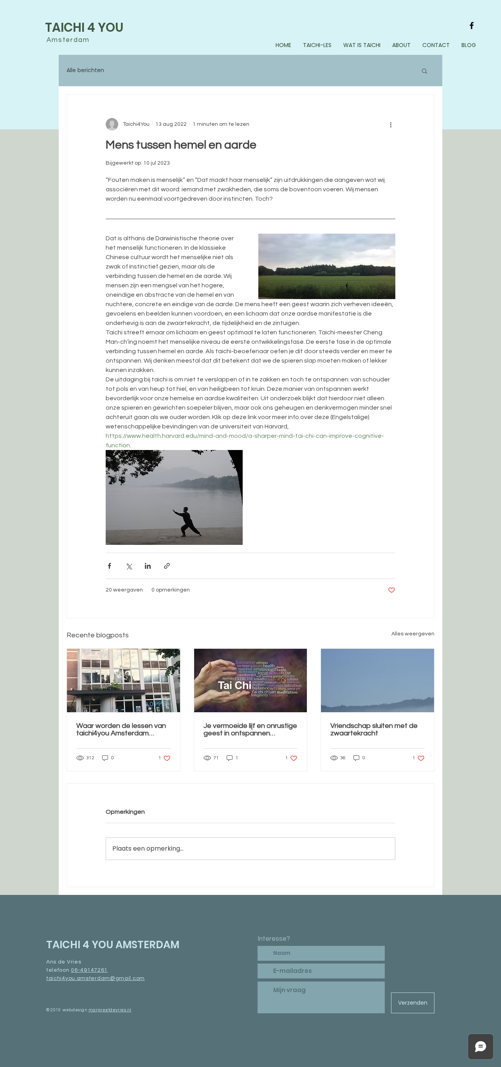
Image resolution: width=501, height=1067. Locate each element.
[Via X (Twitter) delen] (128, 566)
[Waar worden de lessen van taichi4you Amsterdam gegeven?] (123, 680)
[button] (424, 70)
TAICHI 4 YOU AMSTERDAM (112, 945)
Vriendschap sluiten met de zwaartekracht (374, 729)
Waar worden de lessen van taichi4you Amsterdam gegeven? (121, 729)
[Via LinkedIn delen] (147, 566)
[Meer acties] (390, 124)
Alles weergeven (412, 634)
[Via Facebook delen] (109, 566)
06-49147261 (89, 970)
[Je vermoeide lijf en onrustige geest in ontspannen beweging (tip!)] (250, 680)
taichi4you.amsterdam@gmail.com (95, 978)
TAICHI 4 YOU (84, 27)
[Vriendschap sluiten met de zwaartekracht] (377, 680)
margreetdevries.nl (110, 1010)
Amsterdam (68, 40)
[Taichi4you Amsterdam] (471, 25)
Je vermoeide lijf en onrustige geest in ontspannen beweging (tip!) (250, 729)
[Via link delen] (167, 566)
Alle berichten (85, 70)
